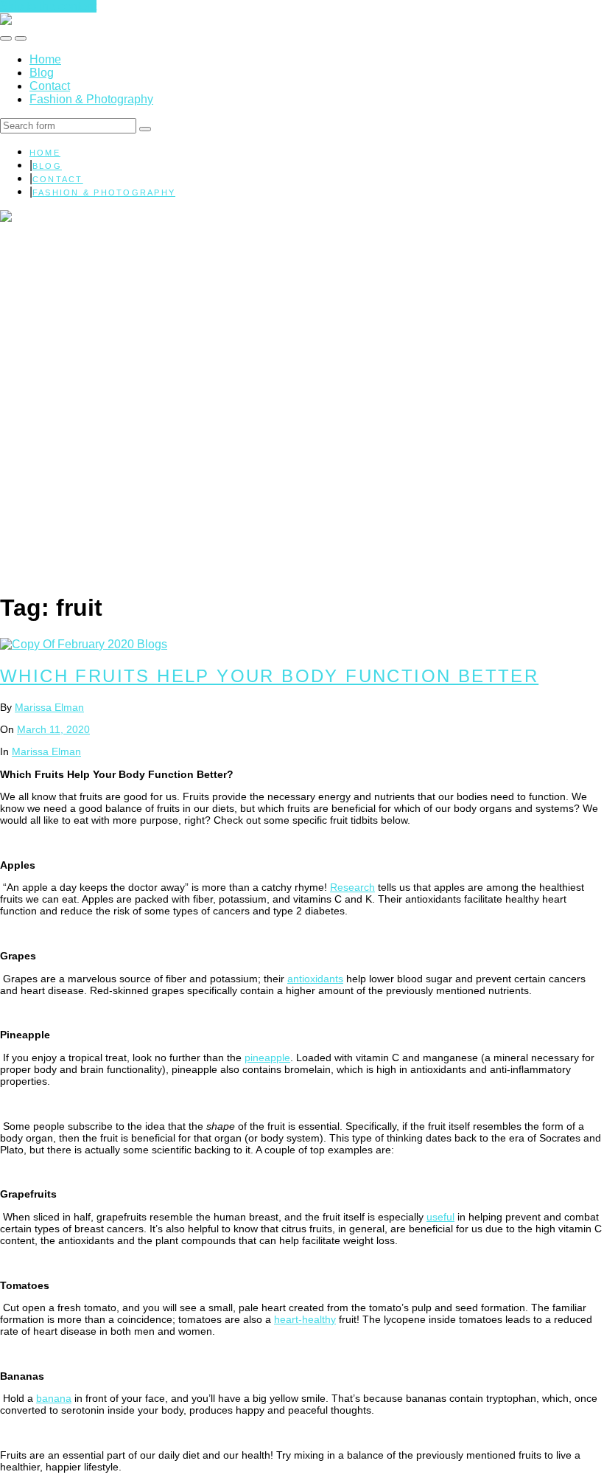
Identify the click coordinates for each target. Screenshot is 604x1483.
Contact (49, 86)
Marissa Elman (49, 707)
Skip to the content (48, 6)
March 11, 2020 (53, 729)
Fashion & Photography (91, 99)
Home (45, 59)
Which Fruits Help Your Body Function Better (269, 676)
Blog (41, 72)
